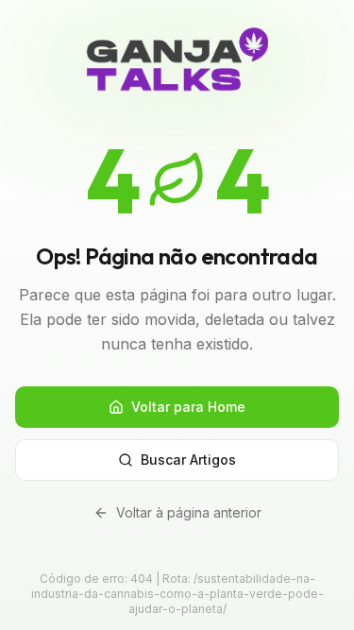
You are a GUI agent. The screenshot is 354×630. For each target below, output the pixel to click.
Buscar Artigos (188, 459)
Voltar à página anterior (188, 512)
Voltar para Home (188, 407)
